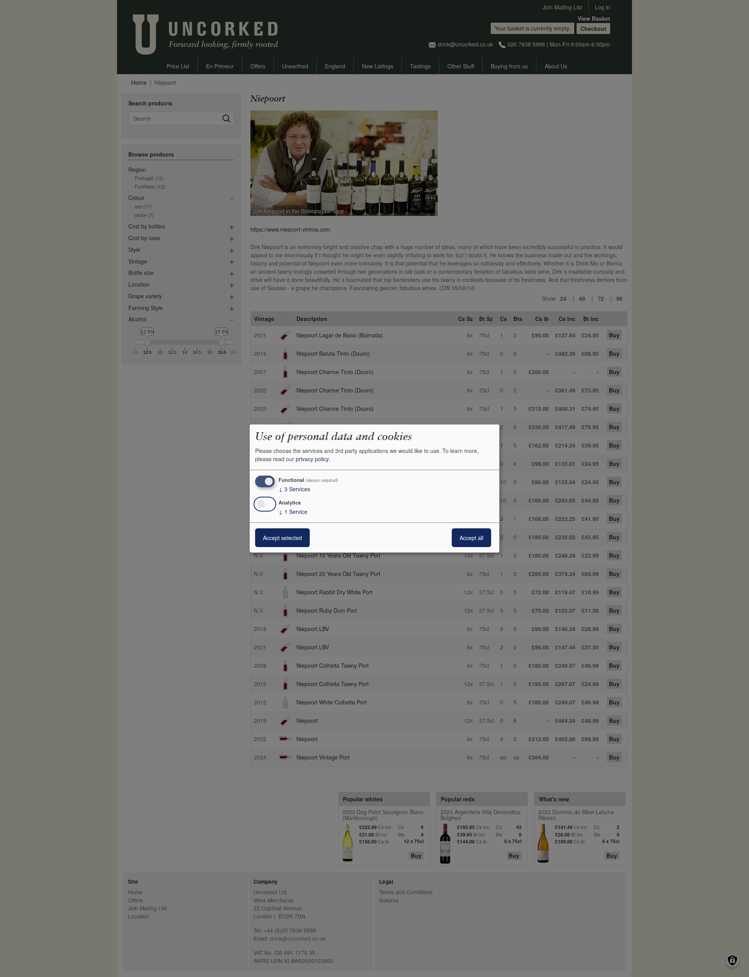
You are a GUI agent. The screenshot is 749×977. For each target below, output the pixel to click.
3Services (294, 489)
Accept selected (282, 538)
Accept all (471, 538)
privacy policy (312, 459)
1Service (293, 511)
